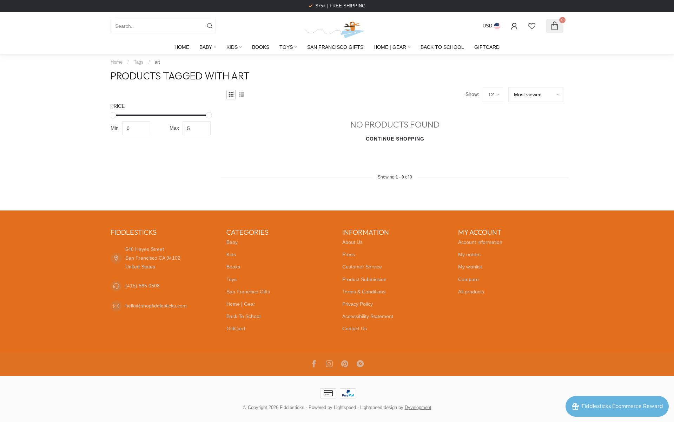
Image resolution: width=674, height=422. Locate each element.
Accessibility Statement (367, 316)
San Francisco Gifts (335, 47)
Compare (468, 279)
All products (471, 291)
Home (181, 47)
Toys (286, 47)
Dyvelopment (418, 407)
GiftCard (487, 47)
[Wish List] (531, 26)
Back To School (442, 47)
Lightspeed (345, 407)
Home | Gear (390, 47)
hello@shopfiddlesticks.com (156, 306)
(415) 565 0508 (142, 285)
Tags (139, 62)
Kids (232, 47)
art (157, 62)
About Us (352, 242)
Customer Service (362, 267)
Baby (205, 47)
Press (348, 254)
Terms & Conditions (363, 291)
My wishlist (470, 267)
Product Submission (364, 279)
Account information (480, 242)
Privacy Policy (357, 304)
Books (260, 47)
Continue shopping (395, 139)
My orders (469, 254)
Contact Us (354, 328)
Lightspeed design (378, 407)
